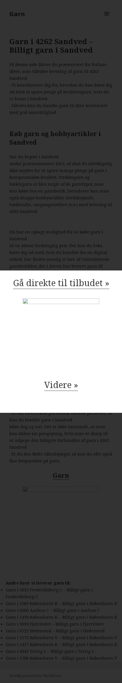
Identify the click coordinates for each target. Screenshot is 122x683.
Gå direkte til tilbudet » (61, 283)
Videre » (61, 385)
